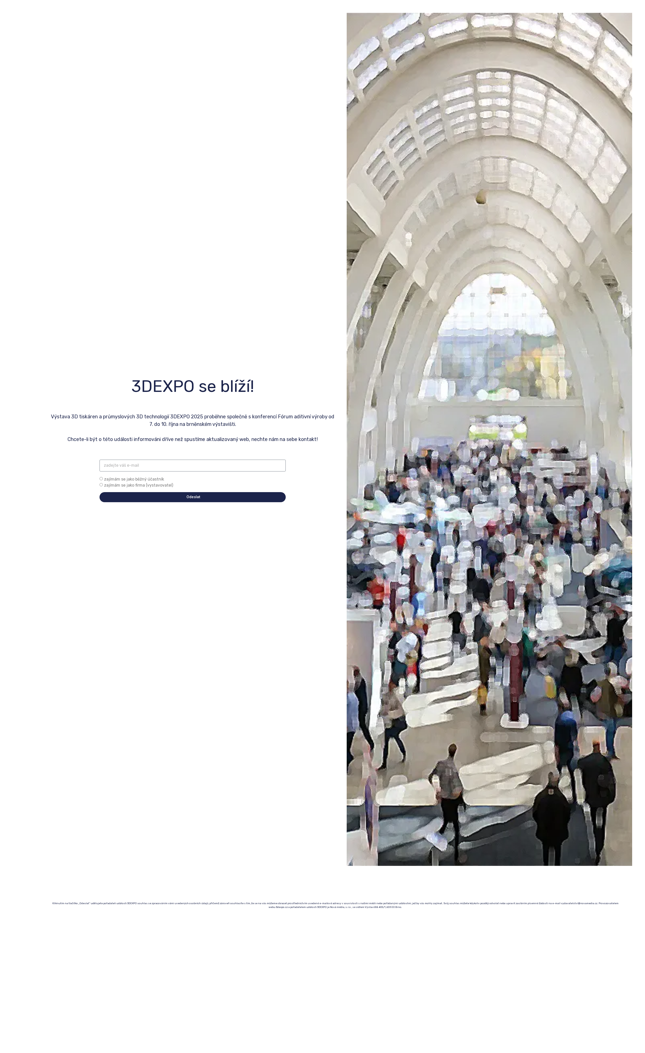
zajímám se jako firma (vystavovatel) (138, 485)
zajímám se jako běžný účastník (134, 479)
